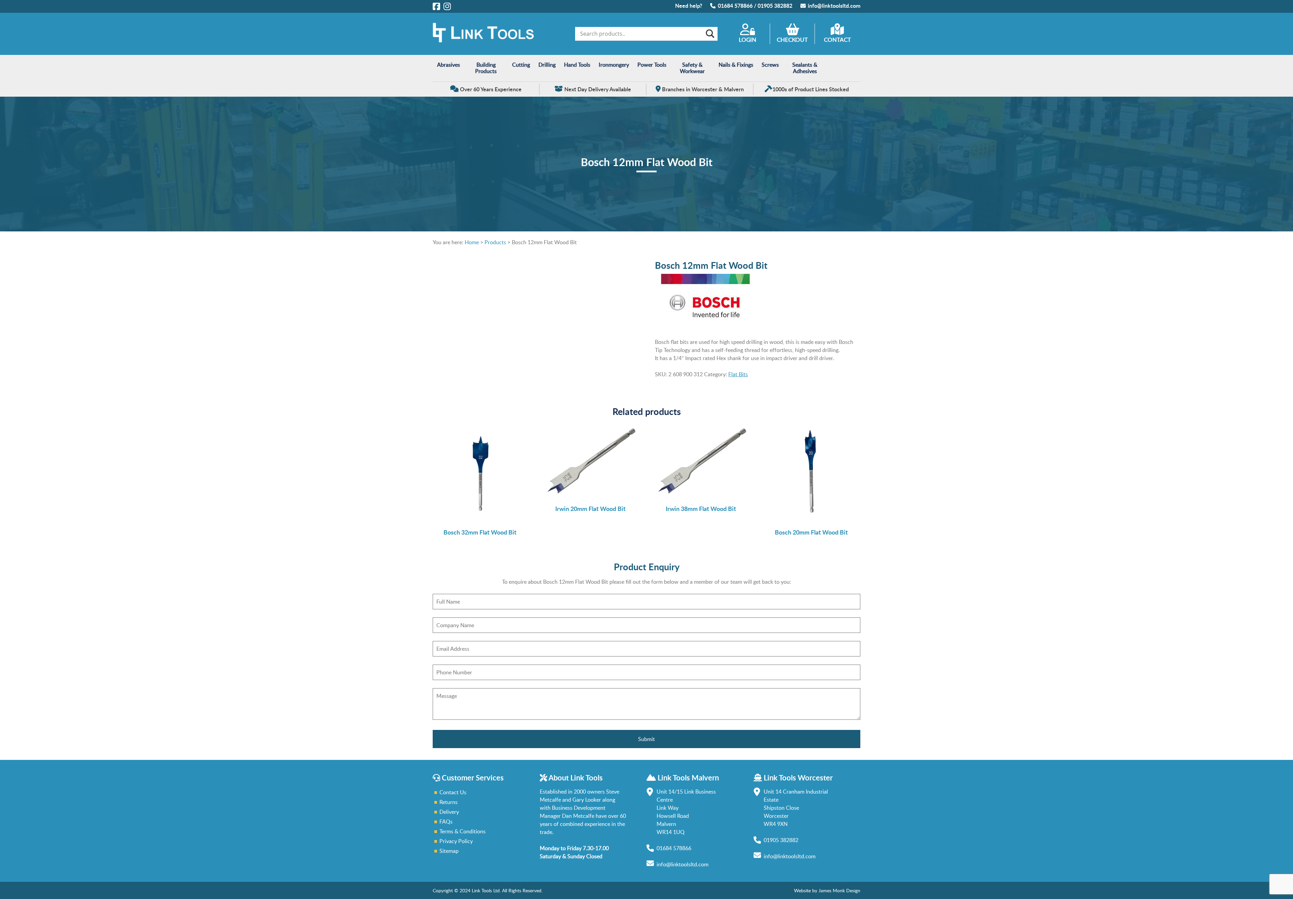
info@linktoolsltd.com (834, 5)
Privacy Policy (456, 841)
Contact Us (452, 792)
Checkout (792, 39)
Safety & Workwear (692, 68)
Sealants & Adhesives (804, 68)
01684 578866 (735, 5)
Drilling (547, 64)
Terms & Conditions (462, 831)
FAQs (446, 821)
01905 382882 (775, 5)
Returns (448, 802)
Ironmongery (614, 64)
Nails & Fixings (736, 64)
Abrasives (448, 64)
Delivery (449, 811)
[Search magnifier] (709, 33)
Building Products (486, 68)
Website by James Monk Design (827, 890)
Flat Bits (738, 374)
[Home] (483, 40)
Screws (770, 64)
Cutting (521, 64)
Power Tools (651, 64)
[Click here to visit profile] (436, 6)
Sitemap (449, 851)
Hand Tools (577, 64)
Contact (837, 39)
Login (747, 39)
